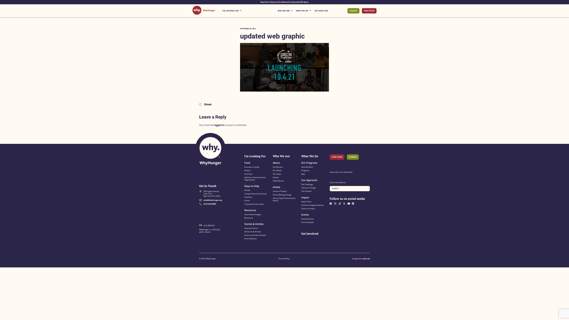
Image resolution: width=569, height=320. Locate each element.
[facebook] (332, 203)
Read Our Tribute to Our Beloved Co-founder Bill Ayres (284, 2)
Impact (305, 197)
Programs (305, 170)
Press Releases (250, 238)
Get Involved (321, 10)
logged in (219, 125)
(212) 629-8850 (209, 204)
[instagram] (336, 203)
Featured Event (307, 219)
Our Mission (278, 167)
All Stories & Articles (252, 231)
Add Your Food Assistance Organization (255, 178)
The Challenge (307, 184)
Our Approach (309, 180)
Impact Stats (306, 201)
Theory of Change (308, 188)
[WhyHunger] (203, 13)
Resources (250, 210)
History (276, 177)
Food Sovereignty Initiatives (312, 205)
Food (247, 162)
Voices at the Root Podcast (255, 235)
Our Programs (309, 162)
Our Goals (277, 174)
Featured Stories (251, 228)
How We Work (307, 167)
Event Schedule (307, 222)
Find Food (369, 10)
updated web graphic (272, 36)
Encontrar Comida (251, 167)
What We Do (302, 10)
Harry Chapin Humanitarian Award (284, 199)
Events (305, 214)
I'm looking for (240, 10)
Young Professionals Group (255, 193)
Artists (247, 200)
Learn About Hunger (252, 214)
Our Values (277, 170)
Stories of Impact (280, 191)
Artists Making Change (282, 194)
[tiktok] (340, 203)
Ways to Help (251, 186)
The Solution (306, 191)
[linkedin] (354, 203)
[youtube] (349, 203)
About (276, 162)
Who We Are (284, 10)
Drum (208, 104)
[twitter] (345, 203)
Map (303, 174)
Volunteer (248, 197)
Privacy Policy (284, 258)
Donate (353, 10)
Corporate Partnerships (254, 204)
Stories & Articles (254, 224)
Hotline (247, 170)
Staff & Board (278, 181)
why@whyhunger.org (212, 200)
